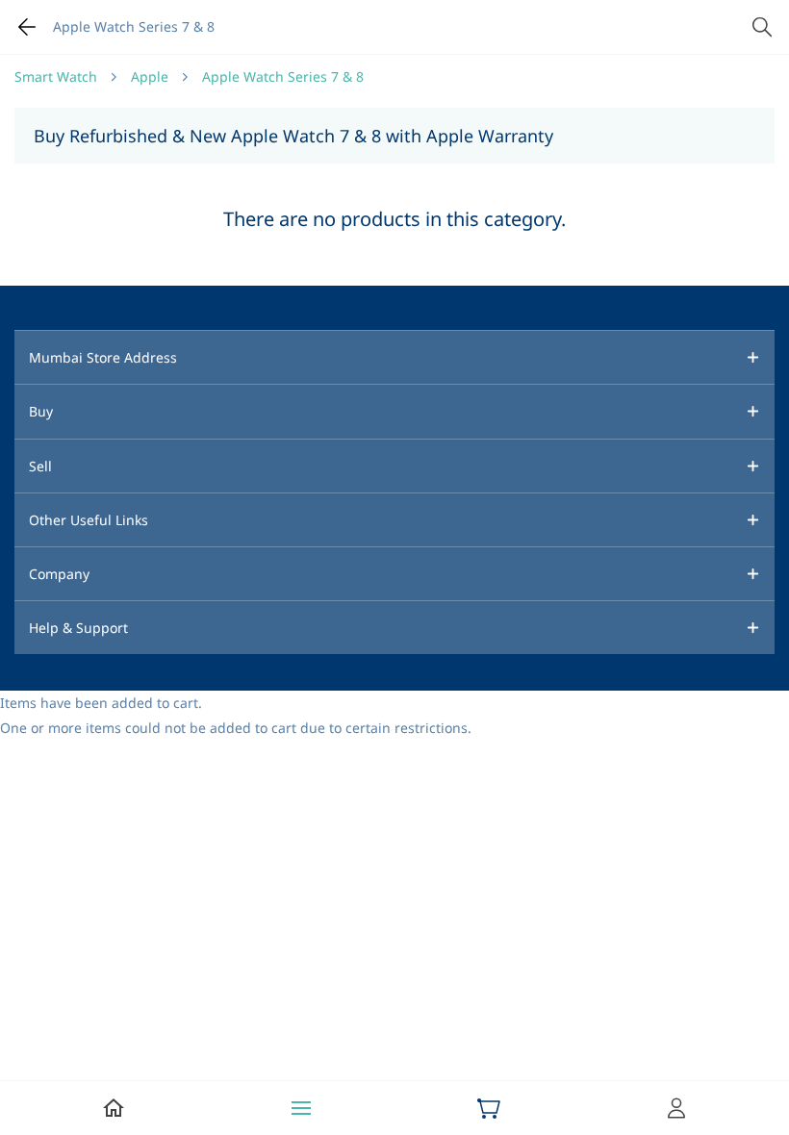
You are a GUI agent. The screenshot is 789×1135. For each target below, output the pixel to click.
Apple (149, 76)
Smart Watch (55, 76)
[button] (394, 357)
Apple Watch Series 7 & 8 (283, 76)
